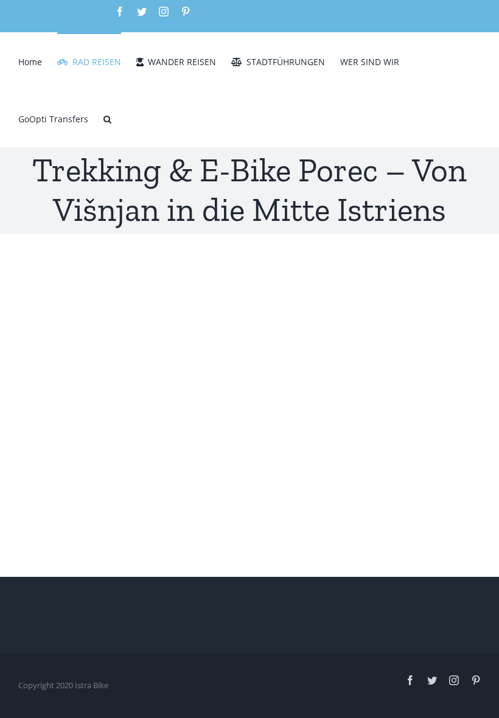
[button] (107, 118)
